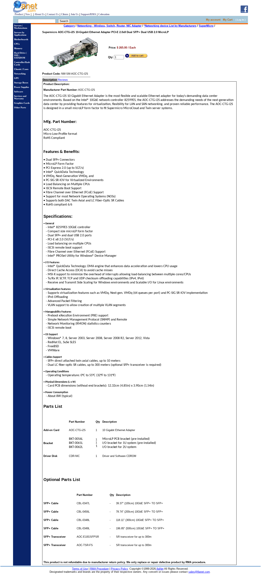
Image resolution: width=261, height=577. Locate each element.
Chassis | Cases (21, 69)
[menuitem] (50, 79)
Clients (64, 14)
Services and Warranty (20, 97)
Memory (18, 48)
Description (50, 79)
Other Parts (20, 107)
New (27, 14)
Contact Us (53, 14)
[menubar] (55, 79)
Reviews (63, 79)
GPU (16, 78)
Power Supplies (21, 87)
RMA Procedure (99, 568)
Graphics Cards (22, 103)
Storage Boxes (21, 82)
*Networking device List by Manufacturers (170, 25)
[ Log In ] (241, 20)
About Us (39, 14)
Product (19, 14)
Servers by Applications (20, 33)
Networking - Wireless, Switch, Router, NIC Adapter (109, 25)
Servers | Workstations (20, 26)
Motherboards (21, 39)
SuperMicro (206, 25)
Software (18, 91)
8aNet (160, 568)
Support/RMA (88, 14)
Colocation (103, 14)
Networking (20, 73)
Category (69, 25)
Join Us (75, 14)
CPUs (17, 44)
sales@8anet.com (199, 571)
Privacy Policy (119, 568)
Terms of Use (80, 568)
